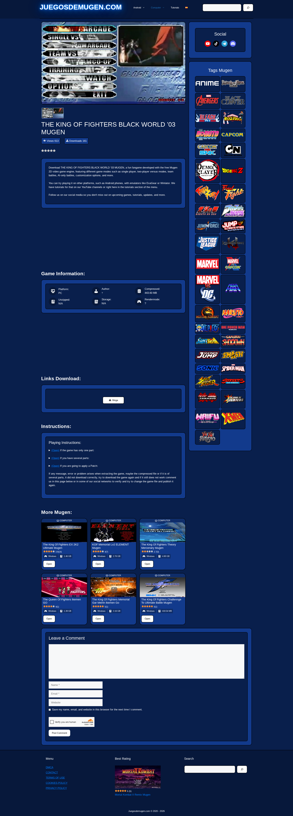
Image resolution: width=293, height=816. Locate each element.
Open (49, 564)
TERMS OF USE (55, 777)
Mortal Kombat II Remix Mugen (132, 794)
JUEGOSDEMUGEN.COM (81, 7)
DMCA (49, 767)
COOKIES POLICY (56, 783)
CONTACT (52, 772)
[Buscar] (248, 7)
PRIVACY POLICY (56, 788)
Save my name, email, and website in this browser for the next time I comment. (97, 709)
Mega (115, 400)
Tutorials (175, 7)
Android (137, 7)
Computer (156, 7)
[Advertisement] (113, 238)
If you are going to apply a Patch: (74, 465)
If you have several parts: (70, 458)
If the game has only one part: (72, 450)
